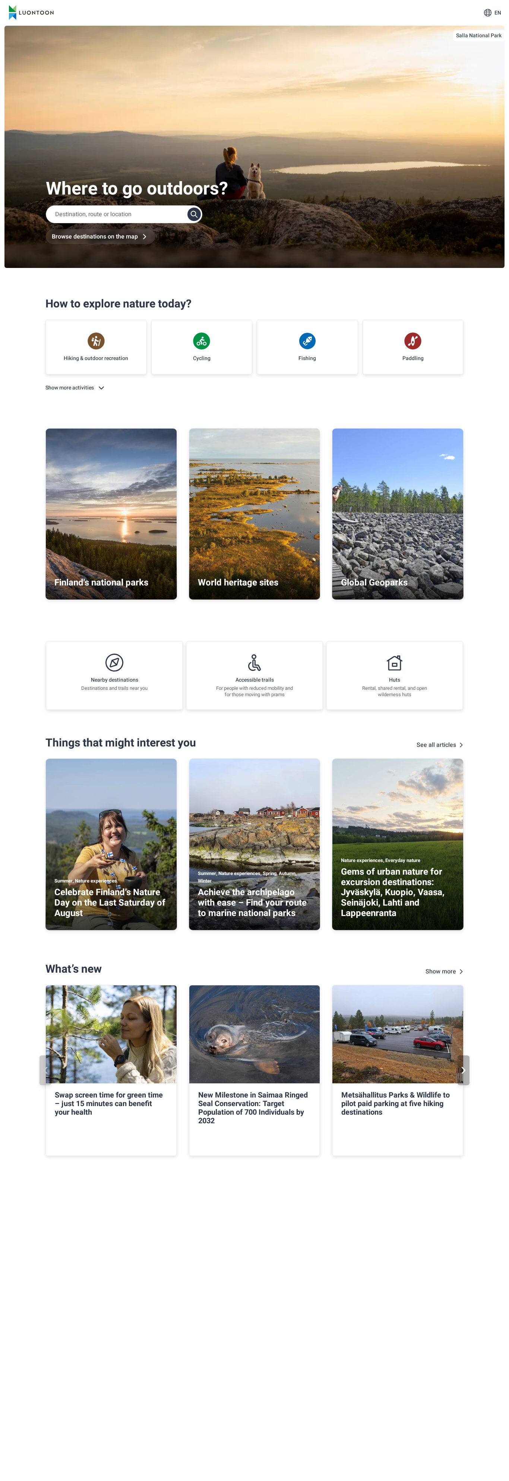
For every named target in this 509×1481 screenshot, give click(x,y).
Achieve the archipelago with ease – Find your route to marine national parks (252, 902)
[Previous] (45, 1070)
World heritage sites (238, 582)
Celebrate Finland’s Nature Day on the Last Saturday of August (109, 902)
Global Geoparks (374, 582)
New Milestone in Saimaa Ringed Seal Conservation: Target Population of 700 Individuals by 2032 (253, 1108)
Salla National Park (479, 36)
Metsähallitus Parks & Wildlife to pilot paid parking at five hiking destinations (395, 1104)
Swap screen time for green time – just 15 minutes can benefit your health (109, 1104)
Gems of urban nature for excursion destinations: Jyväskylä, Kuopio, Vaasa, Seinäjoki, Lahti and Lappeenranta (393, 892)
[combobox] (124, 214)
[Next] (464, 1070)
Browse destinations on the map (95, 236)
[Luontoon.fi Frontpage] (31, 13)
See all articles (436, 744)
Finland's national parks (101, 582)
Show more (441, 971)
